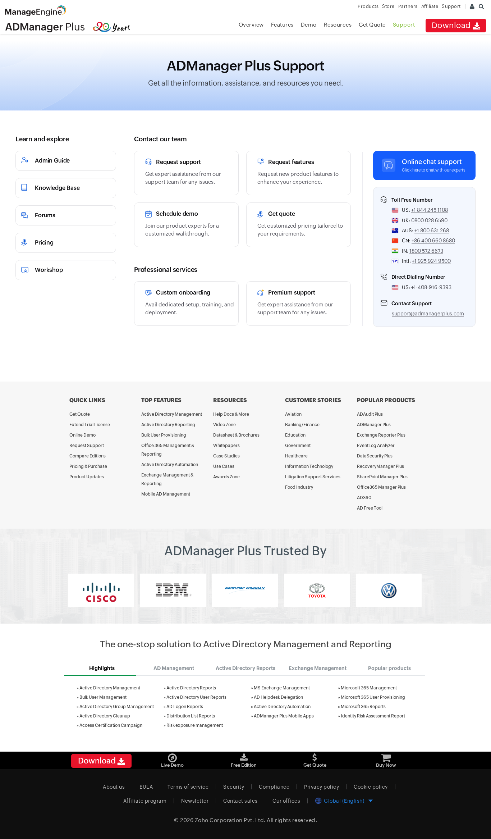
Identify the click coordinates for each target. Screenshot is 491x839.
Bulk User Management (103, 697)
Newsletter (194, 800)
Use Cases (223, 466)
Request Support (86, 445)
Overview (251, 25)
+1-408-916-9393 (431, 287)
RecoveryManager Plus (380, 466)
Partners (408, 6)
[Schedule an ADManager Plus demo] (186, 225)
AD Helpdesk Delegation (278, 697)
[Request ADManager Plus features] (298, 173)
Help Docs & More (231, 414)
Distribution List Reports (190, 716)
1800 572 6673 (426, 251)
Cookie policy (371, 786)
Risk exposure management (194, 725)
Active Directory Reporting (168, 424)
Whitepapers (226, 445)
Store (388, 6)
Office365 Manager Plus (381, 487)
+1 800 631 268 (431, 230)
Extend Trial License (89, 424)
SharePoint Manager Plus (382, 476)
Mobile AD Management (165, 494)
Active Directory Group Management (116, 706)
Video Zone (224, 424)
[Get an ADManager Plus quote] (298, 225)
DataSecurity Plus (375, 456)
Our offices (286, 800)
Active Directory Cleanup (104, 716)
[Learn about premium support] (298, 303)
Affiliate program (145, 800)
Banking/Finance (302, 424)
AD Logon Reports (184, 706)
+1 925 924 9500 (431, 261)
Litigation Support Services (312, 476)
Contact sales (240, 800)
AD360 (364, 497)
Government (298, 445)
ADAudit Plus (370, 414)
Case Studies (226, 456)
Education (295, 435)
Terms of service (188, 786)
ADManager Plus (374, 424)
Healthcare (296, 456)
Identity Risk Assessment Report (373, 716)
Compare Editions (87, 456)
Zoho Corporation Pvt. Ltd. (230, 820)
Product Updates (86, 476)
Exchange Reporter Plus (381, 435)
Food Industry (299, 487)
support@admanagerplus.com (428, 313)
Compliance (274, 786)
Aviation (293, 414)
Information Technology (309, 466)
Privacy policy (321, 786)
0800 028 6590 (429, 220)
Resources (338, 25)
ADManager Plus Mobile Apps (284, 716)
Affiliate (430, 6)
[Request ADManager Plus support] (186, 173)
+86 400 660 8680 (433, 240)
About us (114, 786)
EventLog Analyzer (376, 445)
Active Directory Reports (191, 687)
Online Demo (82, 435)
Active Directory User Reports (196, 697)
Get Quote (372, 25)
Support (404, 25)
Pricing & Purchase (88, 466)
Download (452, 25)
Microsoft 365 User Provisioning (373, 697)
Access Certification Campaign (110, 725)
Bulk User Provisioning (163, 435)
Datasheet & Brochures (236, 435)
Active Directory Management (171, 414)
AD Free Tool (369, 508)
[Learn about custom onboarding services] (186, 303)
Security (233, 786)
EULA (146, 786)
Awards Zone (226, 476)
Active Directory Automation (169, 464)
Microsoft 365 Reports (363, 706)
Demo (309, 25)
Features (282, 25)
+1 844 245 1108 (429, 210)
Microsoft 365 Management (369, 687)
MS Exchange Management (282, 687)
